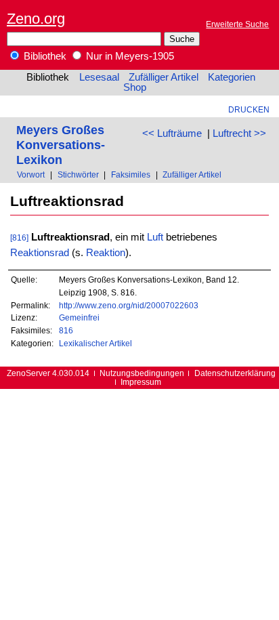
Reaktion (105, 252)
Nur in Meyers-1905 (128, 56)
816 (66, 330)
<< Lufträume (172, 133)
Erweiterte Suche (237, 24)
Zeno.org (36, 18)
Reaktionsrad (39, 252)
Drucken (249, 109)
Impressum (141, 381)
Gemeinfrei (79, 317)
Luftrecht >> (239, 133)
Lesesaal (99, 77)
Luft (155, 237)
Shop (134, 87)
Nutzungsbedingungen (142, 373)
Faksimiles (130, 174)
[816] (19, 237)
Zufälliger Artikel (163, 77)
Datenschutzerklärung (235, 373)
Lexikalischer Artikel (95, 343)
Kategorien (231, 77)
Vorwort (31, 174)
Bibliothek (43, 56)
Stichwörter (78, 174)
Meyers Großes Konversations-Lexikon (60, 145)
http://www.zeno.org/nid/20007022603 (128, 305)
